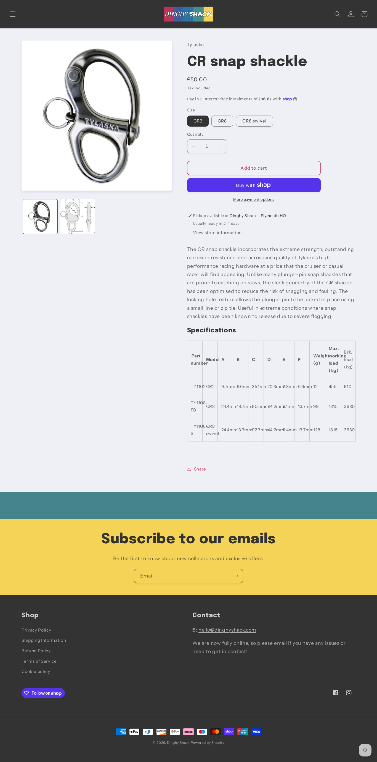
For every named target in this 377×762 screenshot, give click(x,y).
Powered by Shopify (207, 742)
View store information (217, 232)
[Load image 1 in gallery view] (40, 216)
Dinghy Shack (178, 742)
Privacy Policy (36, 630)
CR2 (197, 121)
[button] (12, 14)
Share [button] (200, 468)
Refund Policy (36, 650)
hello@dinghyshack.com (227, 630)
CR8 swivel (254, 121)
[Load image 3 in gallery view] (77, 216)
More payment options (253, 199)
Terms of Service (39, 661)
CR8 (222, 121)
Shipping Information (44, 640)
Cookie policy (36, 671)
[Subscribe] (236, 576)
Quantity (195, 134)
